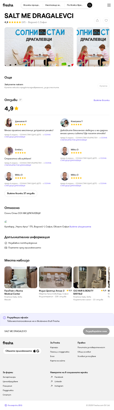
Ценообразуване (10, 381)
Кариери (54, 347)
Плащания (7, 386)
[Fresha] (8, 5)
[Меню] (109, 5)
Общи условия (84, 352)
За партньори (9, 377)
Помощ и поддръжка (59, 352)
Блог (52, 356)
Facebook (59, 377)
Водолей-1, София (37, 22)
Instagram (59, 386)
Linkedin (58, 381)
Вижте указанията (80, 226)
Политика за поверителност (91, 347)
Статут (7, 395)
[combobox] (32, 5)
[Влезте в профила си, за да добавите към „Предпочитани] (34, 270)
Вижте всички (102, 100)
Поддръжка (8, 390)
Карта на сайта (57, 361)
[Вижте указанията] (57, 221)
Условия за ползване (87, 356)
